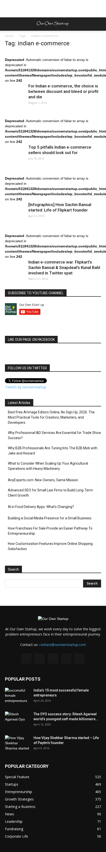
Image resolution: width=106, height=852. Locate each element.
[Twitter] (66, 659)
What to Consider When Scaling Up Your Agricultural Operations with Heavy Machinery (48, 466)
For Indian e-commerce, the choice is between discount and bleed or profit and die (63, 91)
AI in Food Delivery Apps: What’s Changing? (41, 507)
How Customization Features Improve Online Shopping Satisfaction (50, 546)
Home (9, 36)
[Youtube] (80, 659)
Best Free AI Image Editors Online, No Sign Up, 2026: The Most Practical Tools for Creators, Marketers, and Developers (51, 417)
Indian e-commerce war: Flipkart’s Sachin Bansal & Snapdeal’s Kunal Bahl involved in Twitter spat (64, 267)
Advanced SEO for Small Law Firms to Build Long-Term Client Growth (50, 492)
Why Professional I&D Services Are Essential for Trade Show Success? (54, 435)
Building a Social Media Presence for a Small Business (49, 518)
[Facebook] (26, 659)
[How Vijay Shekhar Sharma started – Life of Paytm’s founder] (17, 744)
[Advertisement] (53, 8)
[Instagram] (40, 659)
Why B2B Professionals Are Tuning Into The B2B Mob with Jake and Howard (52, 450)
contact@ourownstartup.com (62, 644)
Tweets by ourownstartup (25, 387)
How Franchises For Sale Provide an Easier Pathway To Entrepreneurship (50, 530)
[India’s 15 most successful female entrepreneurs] (17, 696)
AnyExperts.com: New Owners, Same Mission (43, 480)
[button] (99, 24)
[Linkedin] (53, 659)
